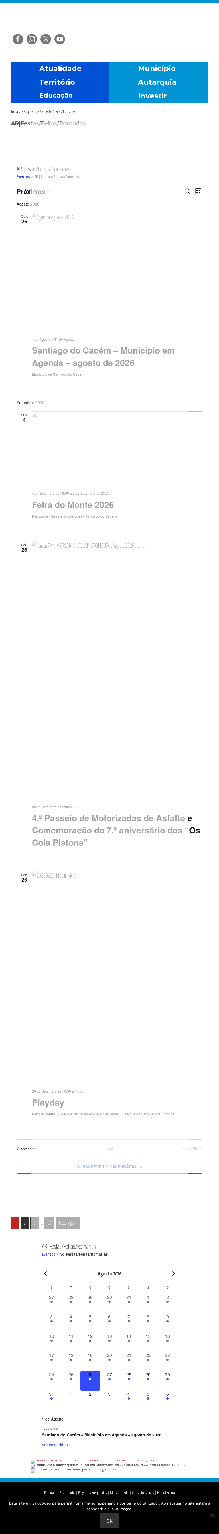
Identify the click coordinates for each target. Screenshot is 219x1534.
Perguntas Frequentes (92, 1492)
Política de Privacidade (59, 1492)
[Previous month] (45, 1273)
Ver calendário (55, 1445)
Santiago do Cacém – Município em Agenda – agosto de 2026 (101, 1435)
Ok (109, 1521)
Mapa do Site (119, 1492)
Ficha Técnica (166, 1492)
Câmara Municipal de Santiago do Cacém (109, 18)
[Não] (212, 1515)
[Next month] (173, 1273)
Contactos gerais (143, 1492)
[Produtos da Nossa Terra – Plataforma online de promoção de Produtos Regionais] (93, 1459)
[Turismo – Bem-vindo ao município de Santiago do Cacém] (76, 1469)
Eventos (23, 176)
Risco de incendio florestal (201, 46)
